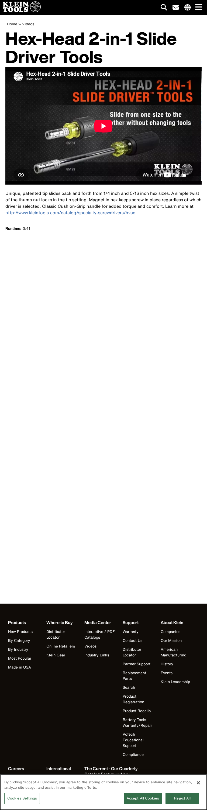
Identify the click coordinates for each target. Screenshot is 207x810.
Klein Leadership (175, 681)
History (167, 664)
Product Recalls (137, 711)
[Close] (198, 783)
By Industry (18, 649)
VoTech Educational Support (133, 739)
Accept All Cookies (143, 798)
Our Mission (171, 640)
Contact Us (132, 640)
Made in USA (19, 667)
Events (166, 673)
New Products (20, 631)
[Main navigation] (198, 7)
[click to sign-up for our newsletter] (176, 7)
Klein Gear (55, 655)
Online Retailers (60, 646)
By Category (19, 640)
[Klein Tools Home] (20, 10)
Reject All (182, 798)
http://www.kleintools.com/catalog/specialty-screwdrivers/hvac (70, 212)
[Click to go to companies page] (187, 7)
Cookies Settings (22, 798)
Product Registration (133, 699)
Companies (170, 631)
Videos (28, 24)
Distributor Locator (55, 634)
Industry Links (96, 655)
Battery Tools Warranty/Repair (137, 722)
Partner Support (136, 664)
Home (12, 24)
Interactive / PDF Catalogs (99, 634)
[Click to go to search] (164, 8)
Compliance (133, 754)
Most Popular (19, 658)
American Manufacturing (173, 652)
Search (129, 687)
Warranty (131, 631)
